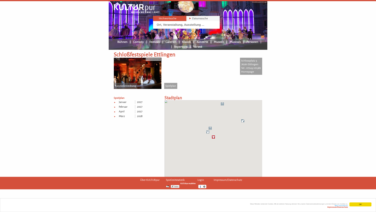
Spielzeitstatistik (175, 179)
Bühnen (122, 41)
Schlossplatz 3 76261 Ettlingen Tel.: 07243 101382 (251, 64)
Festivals (154, 41)
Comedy (138, 41)
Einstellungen (204, 186)
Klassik (186, 41)
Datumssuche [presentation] (198, 18)
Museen (219, 41)
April (122, 111)
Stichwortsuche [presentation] (165, 18)
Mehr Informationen (337, 206)
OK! (360, 204)
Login (201, 179)
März (122, 116)
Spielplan (170, 85)
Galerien (171, 41)
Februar (123, 106)
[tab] (169, 18)
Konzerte (202, 41)
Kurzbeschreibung (125, 85)
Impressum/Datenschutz (228, 179)
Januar (122, 102)
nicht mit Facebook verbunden (167, 186)
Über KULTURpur (150, 179)
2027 (139, 102)
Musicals (235, 41)
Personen (252, 41)
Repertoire (181, 46)
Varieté (197, 46)
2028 (139, 116)
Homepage (247, 71)
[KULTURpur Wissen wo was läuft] (136, 12)
